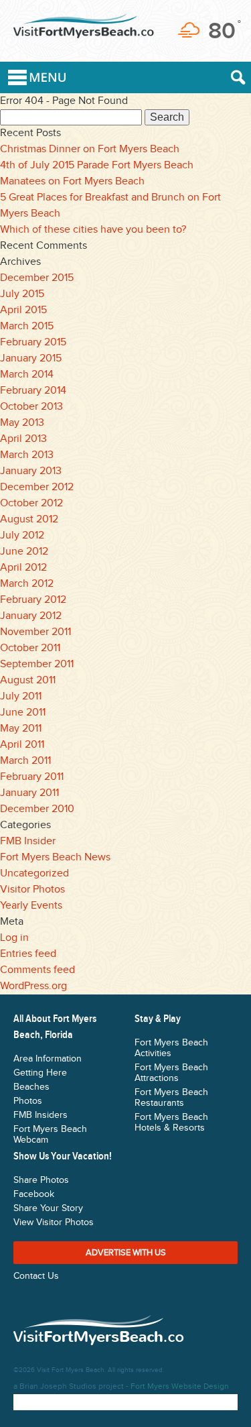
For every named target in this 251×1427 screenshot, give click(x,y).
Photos (27, 1101)
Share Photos (41, 1180)
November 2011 (35, 632)
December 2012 (37, 487)
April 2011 (22, 744)
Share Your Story (48, 1208)
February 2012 (33, 599)
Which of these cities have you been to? (93, 229)
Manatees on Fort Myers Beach (72, 181)
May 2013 (22, 422)
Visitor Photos (32, 889)
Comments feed (37, 970)
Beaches (31, 1087)
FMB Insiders (40, 1115)
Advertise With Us (126, 1252)
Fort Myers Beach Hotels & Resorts (171, 1122)
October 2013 (31, 406)
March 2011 (25, 760)
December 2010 (37, 809)
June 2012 (24, 551)
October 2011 (30, 648)
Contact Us (36, 1276)
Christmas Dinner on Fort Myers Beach (89, 149)
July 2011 (20, 696)
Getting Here (40, 1073)
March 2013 (27, 455)
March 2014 (27, 374)
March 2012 (27, 583)
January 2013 (31, 471)
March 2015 (27, 326)
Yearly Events (31, 905)
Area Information (47, 1058)
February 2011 (32, 776)
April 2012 (23, 567)
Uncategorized (34, 873)
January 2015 (31, 358)
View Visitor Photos (53, 1222)
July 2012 (22, 535)
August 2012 (29, 519)
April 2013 (23, 439)
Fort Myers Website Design (180, 1386)
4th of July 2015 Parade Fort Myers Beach (96, 165)
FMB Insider (28, 841)
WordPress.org (33, 986)
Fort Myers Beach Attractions (171, 1073)
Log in (14, 937)
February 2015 (33, 342)
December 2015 (37, 278)
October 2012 (31, 503)
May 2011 (20, 728)
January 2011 (29, 793)
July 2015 (22, 294)
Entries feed (28, 954)
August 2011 (28, 680)
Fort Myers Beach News (55, 857)
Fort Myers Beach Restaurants (171, 1097)
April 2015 (23, 310)
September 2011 (37, 664)
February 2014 (33, 390)
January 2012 (31, 616)
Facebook (33, 1194)
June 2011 (23, 712)
